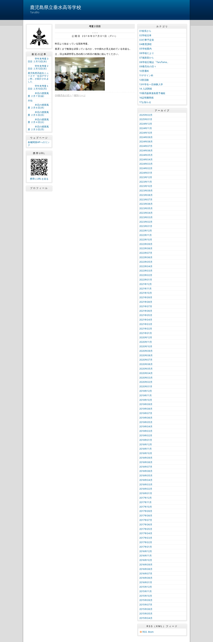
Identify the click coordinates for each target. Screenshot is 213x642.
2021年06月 (145, 310)
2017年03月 (145, 537)
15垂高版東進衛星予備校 (152, 93)
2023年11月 (145, 181)
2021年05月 (145, 315)
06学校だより (146, 53)
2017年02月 (145, 542)
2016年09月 (145, 564)
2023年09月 (146, 190)
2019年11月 (145, 395)
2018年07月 (145, 466)
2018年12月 (145, 444)
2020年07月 (145, 359)
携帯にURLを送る (39, 178)
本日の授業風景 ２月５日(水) (38, 113)
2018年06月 (145, 471)
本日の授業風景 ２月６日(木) (38, 106)
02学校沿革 (145, 35)
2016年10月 (145, 560)
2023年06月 (146, 203)
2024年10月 (145, 132)
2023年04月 (146, 212)
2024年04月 (146, 159)
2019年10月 (145, 399)
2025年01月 (145, 119)
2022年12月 (145, 230)
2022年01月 (145, 279)
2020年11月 (145, 341)
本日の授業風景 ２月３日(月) (38, 128)
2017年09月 (145, 511)
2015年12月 (145, 586)
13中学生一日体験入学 (151, 84)
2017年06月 (145, 524)
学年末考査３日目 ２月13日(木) (38, 60)
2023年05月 (146, 208)
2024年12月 (145, 123)
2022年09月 (145, 244)
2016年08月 (145, 569)
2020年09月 (146, 350)
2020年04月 (146, 373)
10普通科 (144, 70)
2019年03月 (145, 430)
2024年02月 (145, 168)
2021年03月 (145, 324)
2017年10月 (145, 506)
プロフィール (39, 188)
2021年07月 (145, 306)
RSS (144, 631)
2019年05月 (145, 422)
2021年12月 (145, 284)
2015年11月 (145, 591)
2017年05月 (145, 529)
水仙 (30, 100)
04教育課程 (145, 44)
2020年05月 (146, 368)
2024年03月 (146, 163)
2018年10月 (145, 453)
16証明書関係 (146, 97)
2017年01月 (145, 546)
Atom (151, 631)
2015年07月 (145, 604)
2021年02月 (145, 328)
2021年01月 (145, 333)
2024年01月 (145, 172)
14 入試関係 (145, 88)
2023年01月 (145, 226)
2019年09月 (145, 404)
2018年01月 (145, 493)
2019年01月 (145, 439)
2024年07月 (145, 146)
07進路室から (146, 57)
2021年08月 (145, 301)
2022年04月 (145, 266)
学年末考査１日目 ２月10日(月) (38, 87)
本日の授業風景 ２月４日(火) (38, 121)
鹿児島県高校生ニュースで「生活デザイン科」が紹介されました (38, 77)
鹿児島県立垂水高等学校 (55, 7)
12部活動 (144, 79)
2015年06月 (145, 609)
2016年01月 (145, 582)
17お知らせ (145, 102)
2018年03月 (145, 484)
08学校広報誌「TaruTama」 (154, 62)
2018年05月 (145, 475)
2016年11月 (145, 555)
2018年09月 (145, 457)
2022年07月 (145, 252)
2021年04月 (145, 319)
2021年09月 (145, 297)
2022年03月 (145, 270)
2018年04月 (145, 480)
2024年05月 (146, 155)
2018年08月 (145, 462)
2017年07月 (145, 520)
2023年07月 (145, 199)
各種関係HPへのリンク (39, 143)
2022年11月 (145, 235)
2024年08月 (146, 141)
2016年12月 (145, 551)
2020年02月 (145, 381)
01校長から (145, 30)
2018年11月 (145, 448)
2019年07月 (145, 413)
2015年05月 (145, 613)
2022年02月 (145, 275)
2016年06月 (145, 577)
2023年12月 (145, 177)
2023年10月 (145, 186)
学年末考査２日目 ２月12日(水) (38, 67)
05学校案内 (145, 48)
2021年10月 (145, 292)
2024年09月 (146, 137)
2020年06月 (146, 364)
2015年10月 (145, 595)
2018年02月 (145, 488)
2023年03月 (146, 217)
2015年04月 (145, 618)
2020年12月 (145, 337)
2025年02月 (145, 114)
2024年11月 (145, 128)
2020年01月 (145, 386)
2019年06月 (145, 417)
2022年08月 (145, 248)
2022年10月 (145, 239)
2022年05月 (145, 261)
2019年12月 (145, 390)
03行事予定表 (146, 39)
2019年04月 (145, 426)
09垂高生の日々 (63, 95)
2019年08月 (145, 408)
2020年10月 (145, 346)
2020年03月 (146, 377)
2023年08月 (146, 195)
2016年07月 (145, 573)
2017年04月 (145, 533)
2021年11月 (145, 288)
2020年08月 (146, 355)
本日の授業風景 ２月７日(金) (38, 94)
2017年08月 (145, 515)
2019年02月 (145, 435)
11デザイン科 (146, 75)
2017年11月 (145, 502)
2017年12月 (145, 497)
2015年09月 (145, 600)
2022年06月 (145, 257)
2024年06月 (146, 150)
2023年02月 (145, 221)
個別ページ (80, 95)
